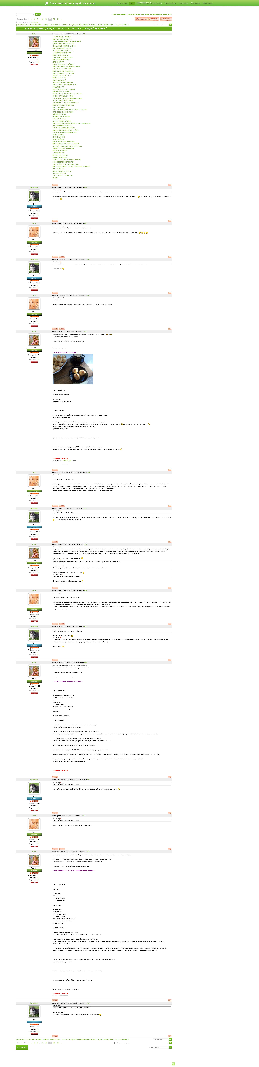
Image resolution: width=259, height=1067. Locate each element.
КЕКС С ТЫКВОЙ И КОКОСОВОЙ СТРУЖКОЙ (67, 94)
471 (88, 472)
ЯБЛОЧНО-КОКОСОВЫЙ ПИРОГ (63, 126)
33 (54, 19)
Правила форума (156, 14)
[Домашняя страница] (62, 257)
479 (88, 852)
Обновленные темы (119, 14)
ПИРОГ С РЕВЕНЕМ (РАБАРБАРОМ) (63, 71)
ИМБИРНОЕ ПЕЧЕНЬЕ (59, 78)
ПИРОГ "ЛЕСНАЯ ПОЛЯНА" (62, 37)
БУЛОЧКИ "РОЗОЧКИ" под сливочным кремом (67, 98)
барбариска (34, 187)
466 (85, 187)
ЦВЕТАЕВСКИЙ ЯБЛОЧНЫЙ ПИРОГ (63, 44)
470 (85, 331)
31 (46, 19)
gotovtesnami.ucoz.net (23, 25)
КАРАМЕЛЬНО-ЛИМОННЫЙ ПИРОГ (64, 64)
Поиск (165, 14)
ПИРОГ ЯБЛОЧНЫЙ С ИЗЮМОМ (62, 48)
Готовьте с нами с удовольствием (72, 3)
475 (85, 626)
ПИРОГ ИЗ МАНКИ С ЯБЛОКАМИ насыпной (66, 66)
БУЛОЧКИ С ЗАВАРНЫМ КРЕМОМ (63, 112)
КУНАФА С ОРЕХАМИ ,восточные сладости (67, 160)
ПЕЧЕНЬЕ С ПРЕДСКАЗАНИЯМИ (63, 96)
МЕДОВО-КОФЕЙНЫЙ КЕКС (62, 121)
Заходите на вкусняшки (70, 25)
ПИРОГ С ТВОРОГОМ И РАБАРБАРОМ (64, 85)
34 (58, 19)
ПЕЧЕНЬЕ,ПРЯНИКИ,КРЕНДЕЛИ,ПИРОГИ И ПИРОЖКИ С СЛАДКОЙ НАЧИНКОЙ (104, 25)
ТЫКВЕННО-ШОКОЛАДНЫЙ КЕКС (64, 128)
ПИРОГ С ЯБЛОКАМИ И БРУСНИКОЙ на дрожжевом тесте (71, 123)
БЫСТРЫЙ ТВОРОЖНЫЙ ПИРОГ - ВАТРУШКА (67, 146)
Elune (32, 22)
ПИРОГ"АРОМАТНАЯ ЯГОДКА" (62, 39)
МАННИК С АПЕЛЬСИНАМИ (61, 117)
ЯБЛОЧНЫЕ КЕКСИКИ (59, 173)
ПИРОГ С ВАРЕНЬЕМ (59, 107)
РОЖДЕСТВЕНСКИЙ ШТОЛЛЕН (63, 101)
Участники (145, 14)
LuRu (36, 22)
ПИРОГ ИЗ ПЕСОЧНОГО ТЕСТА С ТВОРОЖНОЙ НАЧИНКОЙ (71, 167)
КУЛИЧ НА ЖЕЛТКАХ (59, 119)
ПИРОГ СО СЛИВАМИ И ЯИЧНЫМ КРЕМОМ (66, 144)
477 (88, 780)
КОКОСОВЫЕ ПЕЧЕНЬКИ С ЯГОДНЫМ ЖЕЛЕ (67, 41)
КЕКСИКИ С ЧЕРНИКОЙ (60, 151)
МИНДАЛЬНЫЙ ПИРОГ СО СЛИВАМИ (64, 46)
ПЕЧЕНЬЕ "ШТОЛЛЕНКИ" (60, 155)
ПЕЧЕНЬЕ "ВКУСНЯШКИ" (60, 157)
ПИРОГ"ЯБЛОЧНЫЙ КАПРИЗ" (62, 60)
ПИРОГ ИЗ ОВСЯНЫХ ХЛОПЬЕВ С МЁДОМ (66, 130)
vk (173, 1063)
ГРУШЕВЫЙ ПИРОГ (58, 87)
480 (88, 1003)
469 (88, 295)
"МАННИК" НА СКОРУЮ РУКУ (62, 69)
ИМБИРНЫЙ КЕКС (58, 135)
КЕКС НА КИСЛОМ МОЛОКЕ (61, 91)
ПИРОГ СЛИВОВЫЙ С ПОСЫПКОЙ (63, 73)
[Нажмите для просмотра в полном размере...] (73, 369)
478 (84, 816)
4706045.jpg (67, 460)
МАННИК (55, 178)
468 (88, 259)
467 (85, 223)
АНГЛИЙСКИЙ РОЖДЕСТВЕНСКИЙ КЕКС (66, 103)
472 (85, 508)
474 (85, 590)
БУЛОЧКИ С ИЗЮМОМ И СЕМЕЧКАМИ (64, 132)
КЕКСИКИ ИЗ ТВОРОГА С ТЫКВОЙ (64, 89)
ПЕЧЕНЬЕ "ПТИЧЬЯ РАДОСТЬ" (62, 76)
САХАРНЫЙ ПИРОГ (58, 153)
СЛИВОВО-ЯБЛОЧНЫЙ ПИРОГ (62, 53)
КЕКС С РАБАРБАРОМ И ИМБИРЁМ (64, 141)
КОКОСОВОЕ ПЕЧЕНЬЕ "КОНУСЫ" (63, 162)
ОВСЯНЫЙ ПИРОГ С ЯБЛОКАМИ (63, 176)
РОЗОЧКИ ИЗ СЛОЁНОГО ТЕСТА (63, 51)
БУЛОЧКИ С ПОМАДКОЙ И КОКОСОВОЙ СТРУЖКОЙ (69, 110)
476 (85, 662)
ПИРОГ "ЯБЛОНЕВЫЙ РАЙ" (61, 55)
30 (42, 19)
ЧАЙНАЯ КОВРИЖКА (59, 114)
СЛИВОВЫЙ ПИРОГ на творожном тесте (66, 164)
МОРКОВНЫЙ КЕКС (59, 137)
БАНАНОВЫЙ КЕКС (59, 139)
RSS (169, 14)
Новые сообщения (133, 14)
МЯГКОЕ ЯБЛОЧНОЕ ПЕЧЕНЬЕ (62, 171)
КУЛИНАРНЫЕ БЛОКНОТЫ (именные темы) (46, 25)
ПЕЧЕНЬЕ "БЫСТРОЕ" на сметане (63, 148)
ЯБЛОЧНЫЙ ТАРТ (58, 62)
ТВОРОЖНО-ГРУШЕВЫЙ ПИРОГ (63, 57)
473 (85, 544)
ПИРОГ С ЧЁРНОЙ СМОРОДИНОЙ (63, 105)
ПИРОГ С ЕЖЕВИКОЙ (59, 80)
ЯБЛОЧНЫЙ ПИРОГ (58, 169)
